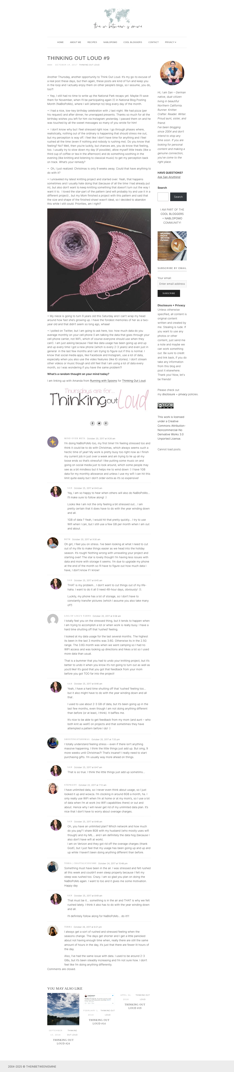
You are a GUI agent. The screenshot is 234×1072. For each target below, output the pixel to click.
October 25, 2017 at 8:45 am (88, 580)
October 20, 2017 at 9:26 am (101, 438)
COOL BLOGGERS (133, 42)
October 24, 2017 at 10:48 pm (113, 863)
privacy (183, 394)
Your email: (165, 278)
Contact (154, 42)
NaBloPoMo (110, 42)
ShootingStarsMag (77, 739)
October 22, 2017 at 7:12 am (92, 785)
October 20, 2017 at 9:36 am (107, 616)
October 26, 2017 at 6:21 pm (88, 927)
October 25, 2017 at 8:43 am (88, 488)
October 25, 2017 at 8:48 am (88, 821)
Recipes (92, 42)
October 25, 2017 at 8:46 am (88, 683)
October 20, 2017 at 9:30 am (86, 539)
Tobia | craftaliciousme (80, 863)
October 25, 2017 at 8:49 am (88, 895)
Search (162, 187)
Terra (68, 927)
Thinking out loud (89, 65)
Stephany (70, 785)
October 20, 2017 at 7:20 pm (106, 739)
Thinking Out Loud (133, 380)
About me (75, 42)
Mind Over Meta (74, 438)
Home (60, 42)
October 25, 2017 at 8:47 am (88, 767)
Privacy (169, 42)
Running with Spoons (103, 380)
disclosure (168, 394)
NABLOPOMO (173, 218)
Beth (67, 539)
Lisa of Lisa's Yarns (77, 616)
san (69, 488)
